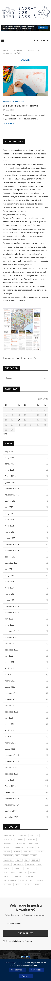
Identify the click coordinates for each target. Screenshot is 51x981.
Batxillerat (34, 835)
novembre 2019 (12, 805)
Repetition (29, 876)
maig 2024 (9, 575)
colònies (7, 848)
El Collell (28, 852)
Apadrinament (9, 835)
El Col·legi (39, 852)
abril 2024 (9, 581)
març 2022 (9, 674)
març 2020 (9, 780)
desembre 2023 (12, 606)
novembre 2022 (12, 637)
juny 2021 (9, 718)
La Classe (7, 868)
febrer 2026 (10, 476)
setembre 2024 (11, 563)
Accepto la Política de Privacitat (18, 941)
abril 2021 (9, 730)
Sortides (27, 885)
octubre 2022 (11, 643)
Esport (25, 856)
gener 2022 (10, 687)
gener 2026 (10, 482)
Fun (26, 860)
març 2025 (9, 525)
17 (19, 420)
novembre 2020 (12, 761)
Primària (33, 872)
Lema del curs (30, 868)
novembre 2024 (12, 550)
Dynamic (7, 852)
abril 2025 (9, 519)
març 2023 (9, 625)
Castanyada (31, 839)
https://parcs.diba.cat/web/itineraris (17, 264)
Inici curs (30, 864)
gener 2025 (10, 538)
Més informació (17, 970)
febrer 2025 (10, 532)
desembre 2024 (12, 544)
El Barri (17, 852)
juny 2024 (9, 569)
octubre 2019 (11, 811)
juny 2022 (9, 656)
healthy (7, 864)
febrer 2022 (10, 681)
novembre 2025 (12, 494)
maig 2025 (9, 513)
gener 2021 (10, 749)
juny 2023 (9, 618)
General (35, 860)
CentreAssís (33, 843)
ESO (17, 856)
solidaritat (8, 885)
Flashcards (8, 860)
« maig (5, 433)
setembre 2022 (11, 650)
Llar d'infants (9, 872)
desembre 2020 (12, 755)
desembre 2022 (12, 631)
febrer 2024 (10, 594)
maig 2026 (9, 457)
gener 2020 (10, 792)
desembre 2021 (12, 693)
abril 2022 (9, 668)
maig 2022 (9, 662)
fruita (19, 860)
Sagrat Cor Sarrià (26, 881)
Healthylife (18, 864)
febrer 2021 (10, 743)
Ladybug (18, 868)
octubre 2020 (11, 767)
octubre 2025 (11, 501)
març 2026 (9, 470)
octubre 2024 (11, 556)
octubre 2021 (11, 705)
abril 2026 (9, 463)
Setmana (40, 881)
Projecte (7, 876)
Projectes (18, 876)
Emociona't (8, 856)
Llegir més (7, 123)
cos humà (30, 848)
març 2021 (9, 736)
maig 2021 (9, 724)
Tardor (37, 885)
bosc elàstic (8, 839)
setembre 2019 (11, 817)
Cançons (20, 839)
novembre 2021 (12, 699)
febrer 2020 (10, 786)
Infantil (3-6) (19, 101)
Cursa (40, 848)
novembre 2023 (12, 612)
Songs (18, 885)
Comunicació (19, 848)
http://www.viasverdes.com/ (14, 214)
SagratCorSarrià (10, 881)
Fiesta (34, 856)
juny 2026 (9, 451)
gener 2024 (10, 600)
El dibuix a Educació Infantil (20, 105)
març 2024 (9, 587)
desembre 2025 (12, 488)
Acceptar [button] (25, 976)
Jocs (39, 864)
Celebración (21, 843)
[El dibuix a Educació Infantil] (25, 81)
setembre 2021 (11, 712)
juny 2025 (9, 507)
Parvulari (22, 872)
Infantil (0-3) (7, 101)
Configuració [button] (36, 970)
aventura (22, 835)
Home (5, 50)
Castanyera (8, 843)
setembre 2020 (11, 774)
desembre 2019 (12, 798)
